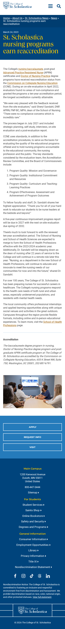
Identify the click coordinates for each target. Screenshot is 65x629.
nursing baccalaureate (30, 68)
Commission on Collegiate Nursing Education (32, 83)
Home (6, 18)
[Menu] (52, 5)
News (54, 18)
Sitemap (32, 492)
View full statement (42, 597)
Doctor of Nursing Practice (35, 76)
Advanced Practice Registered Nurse (23, 72)
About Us (17, 18)
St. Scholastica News (36, 18)
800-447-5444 (32, 487)
